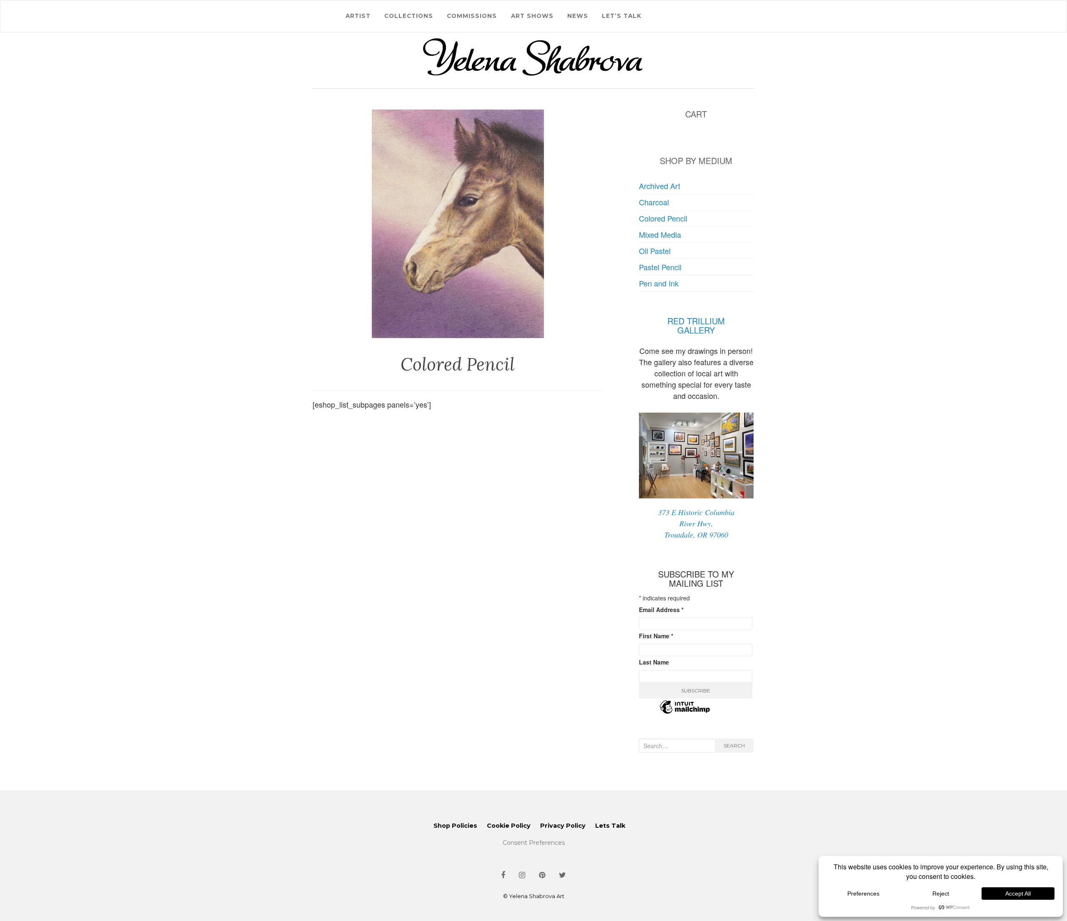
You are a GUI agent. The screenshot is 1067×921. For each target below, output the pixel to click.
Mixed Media (660, 234)
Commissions (472, 15)
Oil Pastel (655, 250)
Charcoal (654, 202)
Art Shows (532, 15)
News (577, 15)
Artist (358, 15)
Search (734, 745)
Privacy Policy (563, 825)
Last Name (654, 662)
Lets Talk (610, 825)
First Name (656, 636)
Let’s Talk (621, 15)
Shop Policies (455, 825)
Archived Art (659, 185)
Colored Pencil (663, 218)
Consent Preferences (534, 842)
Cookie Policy (509, 825)
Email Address (661, 609)
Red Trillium (696, 321)
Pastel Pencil (660, 266)
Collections (408, 15)
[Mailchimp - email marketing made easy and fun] (685, 712)
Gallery (696, 330)
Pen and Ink (659, 283)
